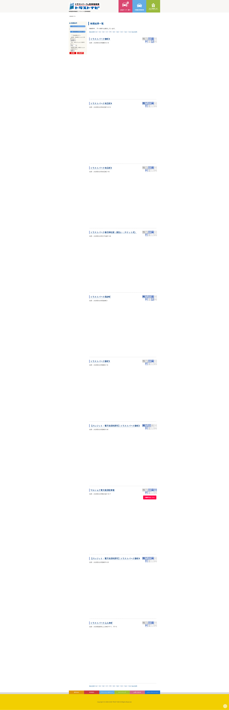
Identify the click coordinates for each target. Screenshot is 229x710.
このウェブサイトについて (152, 692)
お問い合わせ (137, 692)
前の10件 (92, 32)
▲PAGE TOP (225, 706)
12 (125, 32)
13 (130, 32)
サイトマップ (122, 692)
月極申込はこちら (150, 497)
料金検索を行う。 (77, 35)
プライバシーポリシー (107, 692)
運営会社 (76, 692)
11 (121, 32)
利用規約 (91, 692)
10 (117, 32)
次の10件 (134, 32)
